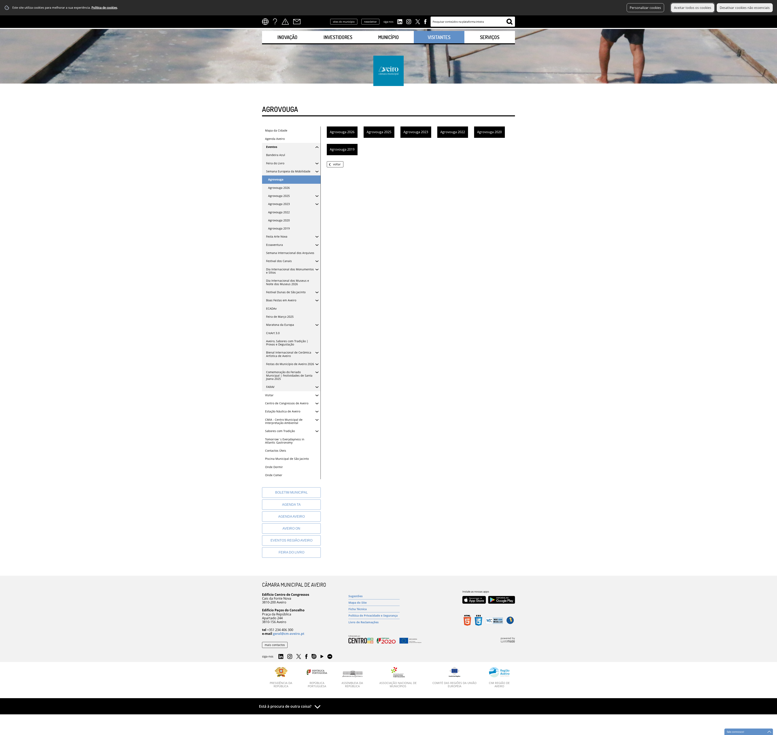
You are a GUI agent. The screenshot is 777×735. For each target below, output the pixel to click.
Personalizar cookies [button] (645, 7)
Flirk (329, 656)
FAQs (275, 21)
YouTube (322, 657)
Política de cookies (104, 7)
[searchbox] (473, 22)
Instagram (408, 21)
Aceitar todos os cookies (692, 7)
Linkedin (399, 21)
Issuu (314, 656)
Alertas (285, 22)
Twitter (417, 21)
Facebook (425, 21)
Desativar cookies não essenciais (745, 7)
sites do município (344, 21)
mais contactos (275, 645)
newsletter (370, 21)
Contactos (296, 21)
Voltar (337, 164)
